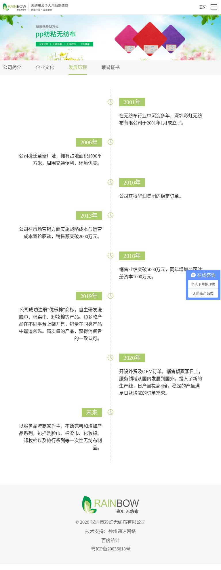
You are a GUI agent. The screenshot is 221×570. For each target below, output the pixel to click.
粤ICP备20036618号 (110, 548)
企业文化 (45, 67)
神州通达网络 (122, 531)
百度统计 (110, 540)
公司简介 (12, 67)
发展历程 (77, 67)
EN (202, 7)
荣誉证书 (110, 67)
